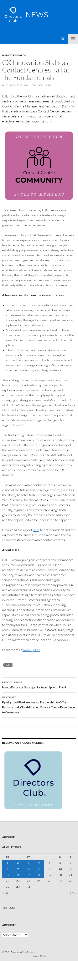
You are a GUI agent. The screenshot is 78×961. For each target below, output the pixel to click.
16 (18, 874)
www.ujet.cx (31, 650)
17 (28, 874)
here (36, 530)
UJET (8, 664)
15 (7, 874)
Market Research (14, 55)
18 (39, 874)
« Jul (6, 893)
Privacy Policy (39, 955)
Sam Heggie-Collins (37, 85)
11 (39, 868)
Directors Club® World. (23, 952)
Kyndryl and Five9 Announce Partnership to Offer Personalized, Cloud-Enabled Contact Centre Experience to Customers (38, 705)
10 (28, 868)
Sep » (72, 893)
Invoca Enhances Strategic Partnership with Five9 (34, 685)
